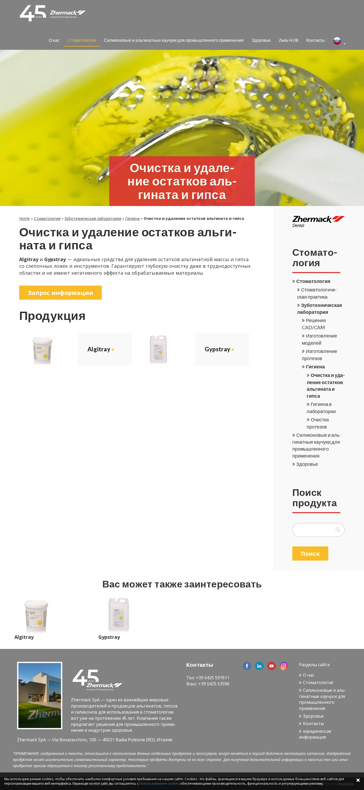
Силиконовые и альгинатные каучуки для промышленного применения (174, 40)
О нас (54, 40)
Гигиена (132, 218)
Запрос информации (60, 293)
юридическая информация (315, 734)
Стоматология (82, 40)
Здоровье (261, 40)
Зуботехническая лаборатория (92, 218)
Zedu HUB (288, 40)
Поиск (310, 553)
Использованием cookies (159, 783)
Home (24, 218)
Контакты (315, 40)
